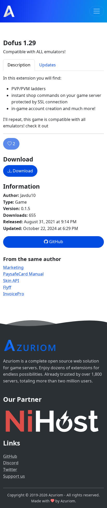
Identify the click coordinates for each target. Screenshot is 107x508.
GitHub (55, 241)
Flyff (7, 287)
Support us (14, 476)
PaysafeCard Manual (23, 274)
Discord (10, 463)
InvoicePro (13, 294)
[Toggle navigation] (96, 11)
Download (22, 171)
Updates (47, 65)
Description (19, 65)
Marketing (13, 267)
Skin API (11, 280)
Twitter (10, 469)
